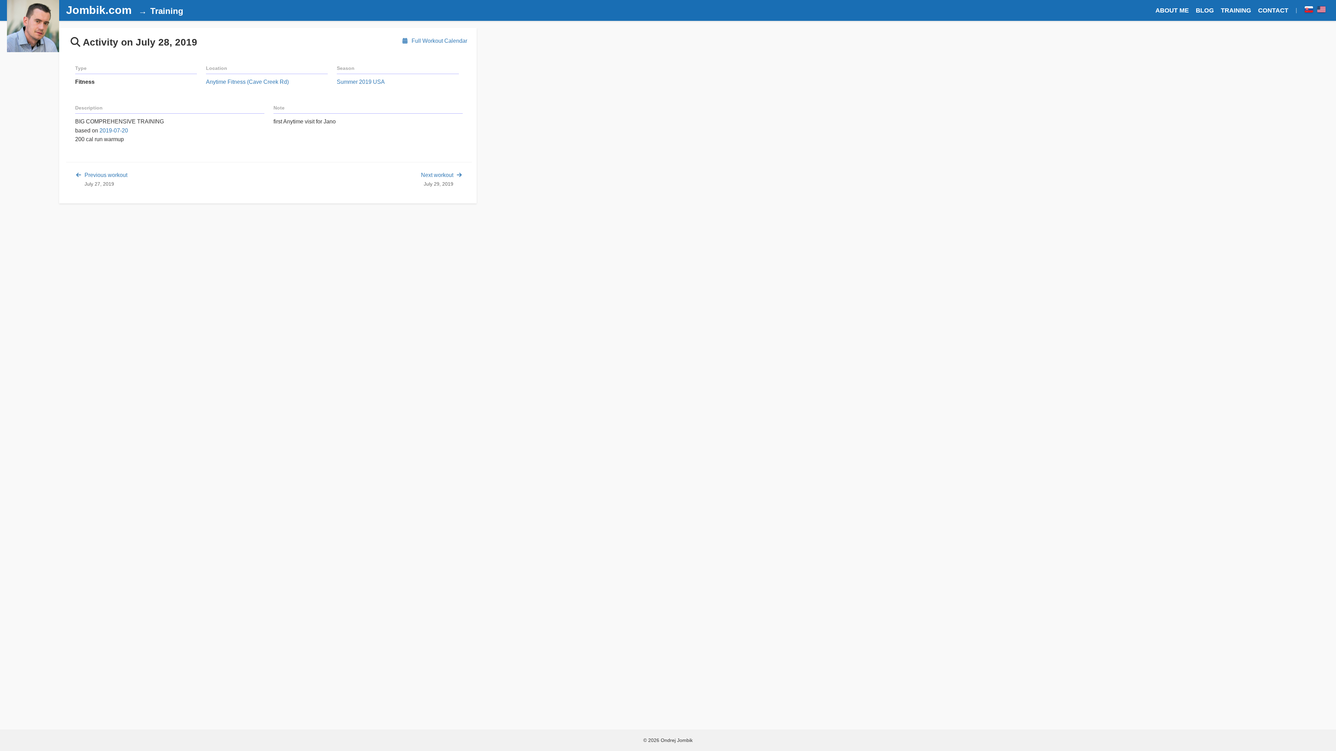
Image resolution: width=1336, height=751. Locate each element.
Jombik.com (99, 10)
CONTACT (1273, 10)
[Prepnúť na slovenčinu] (1309, 11)
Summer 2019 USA (361, 82)
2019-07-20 (114, 131)
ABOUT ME (1172, 10)
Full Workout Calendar (438, 41)
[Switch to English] (1321, 11)
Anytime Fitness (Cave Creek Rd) (247, 82)
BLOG (1205, 10)
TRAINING (1236, 10)
